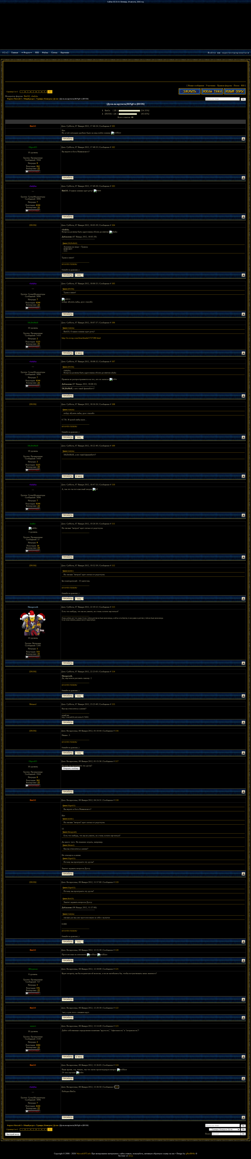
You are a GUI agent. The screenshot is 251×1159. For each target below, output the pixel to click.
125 (117, 1087)
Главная (14, 52)
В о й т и (212, 53)
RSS (37, 52)
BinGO (27, 96)
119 (117, 882)
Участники (210, 85)
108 (113, 404)
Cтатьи (54, 52)
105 (113, 283)
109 (113, 446)
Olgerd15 (33, 147)
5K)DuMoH (33, 322)
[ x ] (6, 52)
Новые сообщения (196, 85)
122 (117, 1008)
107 (113, 361)
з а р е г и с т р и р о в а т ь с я (235, 53)
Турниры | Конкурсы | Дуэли (47, 99)
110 (113, 484)
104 (113, 225)
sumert (33, 1026)
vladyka (34, 96)
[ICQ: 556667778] (79, 275)
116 (117, 731)
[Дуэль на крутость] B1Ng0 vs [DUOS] (74, 99)
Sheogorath (33, 607)
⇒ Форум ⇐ (26, 52)
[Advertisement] (125, 72)
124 (117, 1065)
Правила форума (224, 85)
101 (113, 126)
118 (117, 800)
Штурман (32, 969)
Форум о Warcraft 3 (14, 99)
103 (113, 186)
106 (113, 322)
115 (113, 704)
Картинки (65, 52)
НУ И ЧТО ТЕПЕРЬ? (69, 264)
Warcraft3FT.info (83, 1153)
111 (113, 524)
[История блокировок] (38, 168)
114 (113, 671)
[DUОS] (32, 225)
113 (113, 607)
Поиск (236, 85)
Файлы (45, 52)
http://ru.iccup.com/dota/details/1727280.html (81, 338)
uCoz (131, 1156)
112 (113, 565)
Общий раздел (29, 99)
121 (117, 969)
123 (117, 1026)
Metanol (32, 704)
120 (117, 950)
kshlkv (33, 524)
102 (113, 147)
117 (117, 761)
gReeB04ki (190, 1153)
